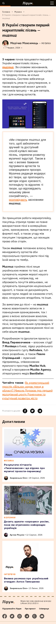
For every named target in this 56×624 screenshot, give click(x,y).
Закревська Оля (18, 478)
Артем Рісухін (17, 535)
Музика (46, 43)
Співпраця (44, 608)
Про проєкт (30, 608)
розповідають (18, 199)
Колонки (10, 517)
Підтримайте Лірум (11, 608)
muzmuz (8, 67)
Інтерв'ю (10, 574)
